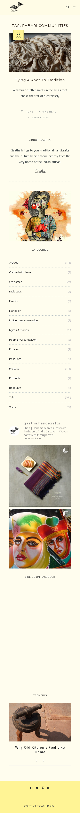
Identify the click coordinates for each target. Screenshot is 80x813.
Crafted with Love (20, 272)
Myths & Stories (19, 330)
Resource (15, 388)
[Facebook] (31, 788)
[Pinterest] (43, 788)
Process (14, 368)
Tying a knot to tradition (40, 80)
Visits (12, 407)
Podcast (14, 349)
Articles (13, 262)
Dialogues (15, 291)
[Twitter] (37, 788)
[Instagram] (48, 788)
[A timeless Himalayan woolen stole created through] (40, 476)
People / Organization (23, 339)
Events (13, 301)
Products (14, 378)
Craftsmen (15, 282)
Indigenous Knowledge (23, 320)
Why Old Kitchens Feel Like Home (40, 749)
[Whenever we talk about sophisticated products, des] (40, 539)
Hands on (15, 311)
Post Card (15, 359)
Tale (12, 397)
